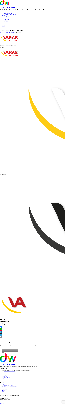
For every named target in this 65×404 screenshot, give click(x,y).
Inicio (1, 32)
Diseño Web (7, 7)
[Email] (32, 337)
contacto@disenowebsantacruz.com (9, 371)
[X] (32, 333)
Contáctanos (2, 27)
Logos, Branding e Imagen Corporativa (8, 32)
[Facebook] (32, 327)
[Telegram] (32, 335)
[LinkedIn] (32, 332)
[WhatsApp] (32, 329)
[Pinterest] (32, 330)
